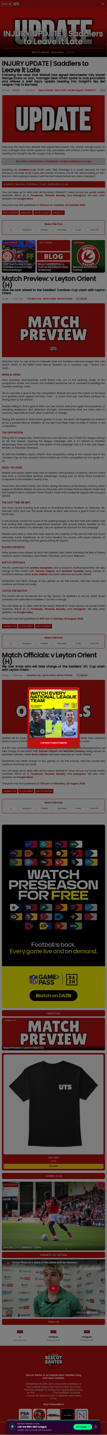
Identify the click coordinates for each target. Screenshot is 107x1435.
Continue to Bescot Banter (53, 743)
